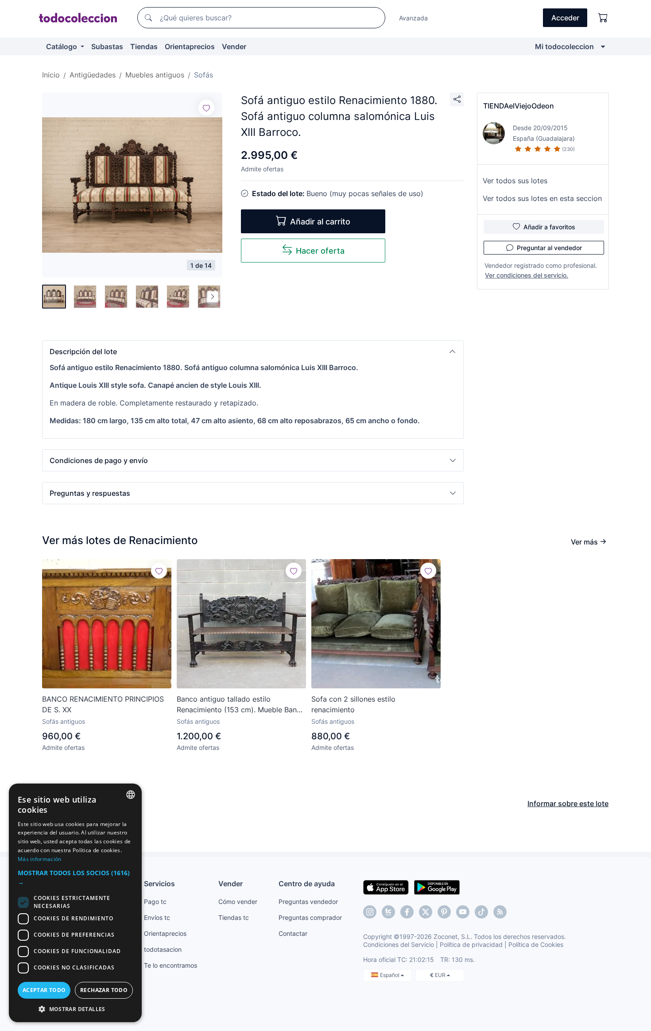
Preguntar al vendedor (549, 247)
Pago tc (155, 901)
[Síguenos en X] (425, 912)
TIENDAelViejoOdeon (518, 105)
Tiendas (144, 46)
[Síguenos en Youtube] (462, 912)
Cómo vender (237, 901)
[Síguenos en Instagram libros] (388, 912)
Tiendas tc (233, 917)
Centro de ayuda (307, 883)
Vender (234, 46)
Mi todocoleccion (564, 46)
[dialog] (75, 903)
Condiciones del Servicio (398, 944)
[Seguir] (206, 108)
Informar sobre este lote (567, 803)
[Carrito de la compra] (603, 17)
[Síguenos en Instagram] (369, 912)
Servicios (159, 883)
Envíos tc (157, 917)
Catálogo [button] (62, 46)
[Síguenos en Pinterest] (444, 912)
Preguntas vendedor (308, 901)
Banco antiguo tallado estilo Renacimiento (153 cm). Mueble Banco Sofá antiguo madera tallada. (241, 705)
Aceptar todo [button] (44, 990)
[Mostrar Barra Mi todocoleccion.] (602, 46)
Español (390, 975)
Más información (40, 859)
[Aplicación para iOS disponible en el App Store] (386, 886)
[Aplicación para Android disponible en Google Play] (437, 886)
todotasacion (163, 949)
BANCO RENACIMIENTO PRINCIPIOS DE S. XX (103, 704)
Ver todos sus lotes (515, 180)
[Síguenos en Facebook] (407, 912)
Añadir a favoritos (549, 227)
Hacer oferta (320, 250)
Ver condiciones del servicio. (526, 275)
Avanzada (413, 18)
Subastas (107, 46)
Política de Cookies (535, 944)
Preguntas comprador (310, 917)
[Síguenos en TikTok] (481, 912)
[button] (253, 351)
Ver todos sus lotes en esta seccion (542, 198)
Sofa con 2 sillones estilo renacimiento (353, 704)
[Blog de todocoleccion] (500, 912)
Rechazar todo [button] (104, 990)
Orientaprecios (190, 46)
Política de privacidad (471, 944)
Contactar (293, 933)
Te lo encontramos (170, 965)
